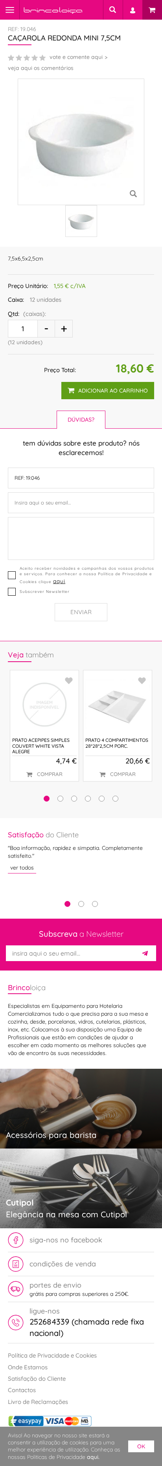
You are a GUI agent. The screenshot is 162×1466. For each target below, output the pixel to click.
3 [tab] (95, 904)
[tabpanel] (81, 851)
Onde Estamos (28, 1367)
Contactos (22, 1390)
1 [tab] (67, 904)
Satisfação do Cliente (37, 1378)
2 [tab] (81, 904)
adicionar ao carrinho (113, 390)
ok (141, 1446)
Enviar (81, 612)
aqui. (93, 1456)
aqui (59, 581)
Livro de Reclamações (38, 1401)
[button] (47, 799)
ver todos (22, 867)
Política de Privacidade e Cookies (52, 1355)
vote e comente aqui (76, 57)
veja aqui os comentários (41, 68)
